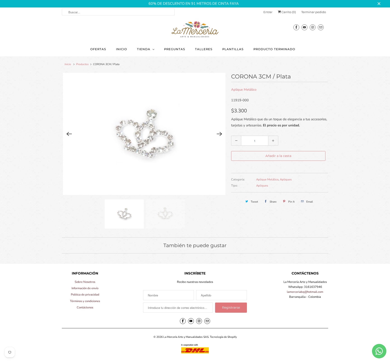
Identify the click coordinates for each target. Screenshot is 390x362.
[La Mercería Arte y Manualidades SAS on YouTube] (304, 27)
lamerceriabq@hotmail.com (305, 292)
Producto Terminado (274, 49)
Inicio (121, 49)
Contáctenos (85, 307)
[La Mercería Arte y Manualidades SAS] (195, 29)
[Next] (219, 134)
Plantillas (233, 49)
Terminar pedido (313, 12)
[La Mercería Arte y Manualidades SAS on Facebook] (296, 27)
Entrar (267, 12)
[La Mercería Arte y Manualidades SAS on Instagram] (313, 27)
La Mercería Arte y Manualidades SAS (186, 337)
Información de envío (85, 288)
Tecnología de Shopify (223, 337)
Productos (82, 64)
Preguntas (174, 49)
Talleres (203, 49)
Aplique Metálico (243, 89)
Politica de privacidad (85, 295)
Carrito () (288, 12)
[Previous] (69, 134)
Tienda (143, 49)
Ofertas (98, 49)
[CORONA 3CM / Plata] (144, 134)
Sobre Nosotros (85, 282)
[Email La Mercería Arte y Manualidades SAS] (321, 27)
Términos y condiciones (85, 301)
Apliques (286, 179)
